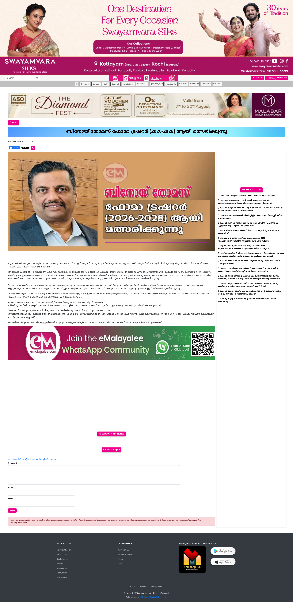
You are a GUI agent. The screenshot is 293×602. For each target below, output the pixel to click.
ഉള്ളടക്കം (171, 84)
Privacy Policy (157, 586)
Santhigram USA (124, 550)
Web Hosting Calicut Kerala (156, 597)
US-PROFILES (142, 84)
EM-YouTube (282, 78)
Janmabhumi (62, 577)
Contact (133, 586)
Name (10, 488)
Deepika (60, 564)
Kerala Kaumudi (63, 559)
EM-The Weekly (257, 78)
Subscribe (206, 84)
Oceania (85, 84)
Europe (96, 84)
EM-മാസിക (270, 78)
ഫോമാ (115, 84)
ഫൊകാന (128, 84)
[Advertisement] (77, 394)
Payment (183, 84)
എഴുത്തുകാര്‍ (156, 84)
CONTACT (217, 84)
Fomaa (120, 564)
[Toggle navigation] (71, 84)
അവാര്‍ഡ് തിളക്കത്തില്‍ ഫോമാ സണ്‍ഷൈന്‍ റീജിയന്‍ (247, 196)
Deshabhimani (62, 568)
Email (10, 499)
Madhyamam (62, 573)
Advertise (194, 84)
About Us (143, 586)
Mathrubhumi (62, 554)
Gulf (106, 84)
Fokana (120, 559)
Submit (12, 510)
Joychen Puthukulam (126, 554)
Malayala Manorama (64, 550)
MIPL (142, 597)
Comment (12, 463)
